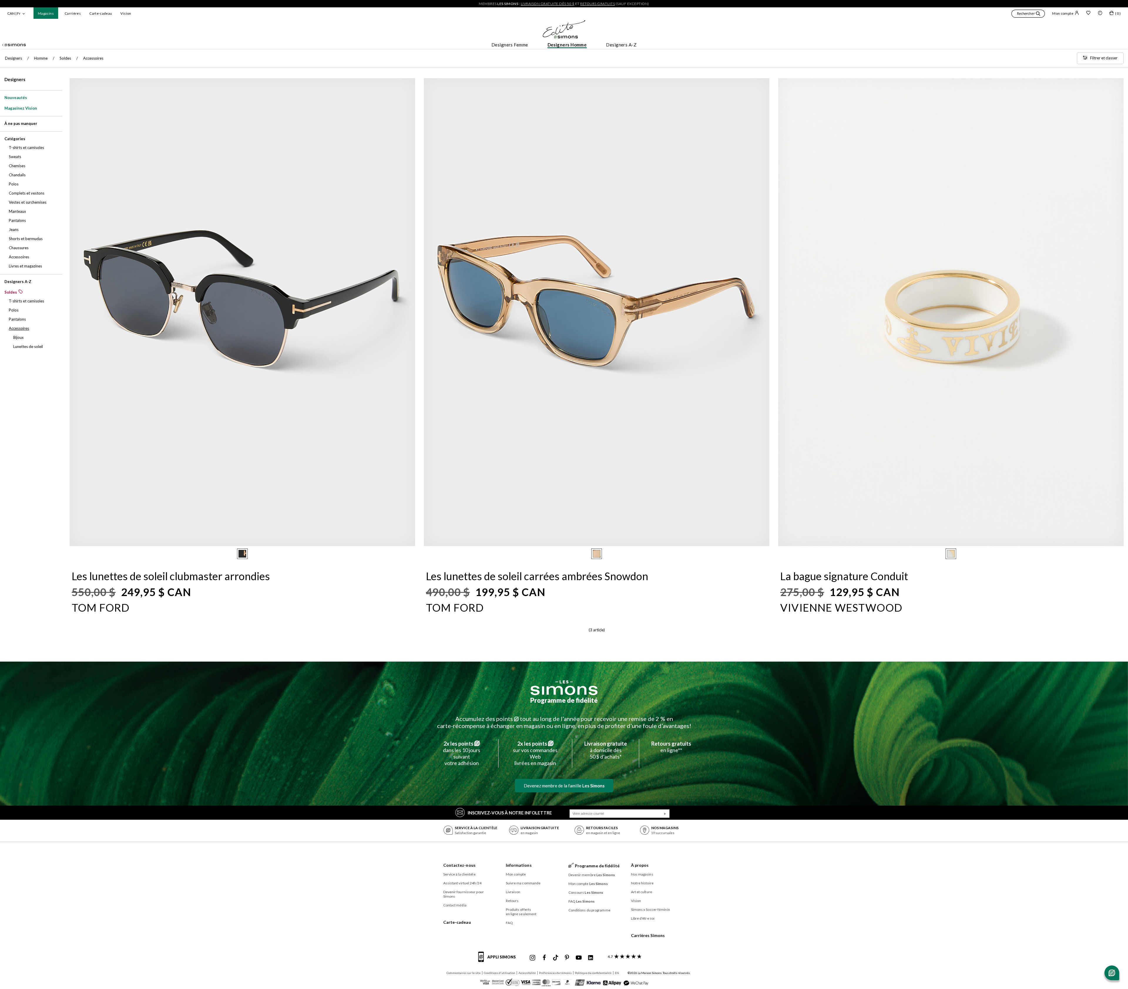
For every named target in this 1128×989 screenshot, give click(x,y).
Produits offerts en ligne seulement (521, 911)
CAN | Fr (14, 13)
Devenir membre (591, 875)
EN (617, 973)
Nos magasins (642, 874)
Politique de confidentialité (593, 973)
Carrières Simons (648, 935)
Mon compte (1062, 13)
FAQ (509, 923)
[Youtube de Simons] (579, 957)
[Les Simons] (564, 687)
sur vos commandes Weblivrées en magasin (535, 753)
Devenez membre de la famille (564, 785)
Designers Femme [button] (509, 44)
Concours (585, 892)
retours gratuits (597, 3)
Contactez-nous (459, 865)
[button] (1028, 14)
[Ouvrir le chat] (1111, 972)
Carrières (73, 13)
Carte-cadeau (100, 13)
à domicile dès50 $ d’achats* (605, 750)
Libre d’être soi (643, 918)
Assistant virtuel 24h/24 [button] (462, 883)
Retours (512, 900)
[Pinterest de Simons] (567, 957)
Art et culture (641, 892)
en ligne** (671, 746)
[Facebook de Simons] (544, 957)
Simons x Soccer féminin (650, 909)
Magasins (46, 13)
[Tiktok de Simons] (555, 957)
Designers (14, 79)
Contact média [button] (454, 905)
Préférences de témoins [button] (555, 973)
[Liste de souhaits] (1088, 13)
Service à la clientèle (459, 874)
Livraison (513, 892)
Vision (125, 13)
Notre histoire (642, 883)
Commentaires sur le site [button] (463, 973)
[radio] (242, 553)
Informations (519, 865)
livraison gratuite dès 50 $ (548, 3)
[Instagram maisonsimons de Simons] (533, 957)
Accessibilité (527, 973)
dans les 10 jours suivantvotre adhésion (461, 753)
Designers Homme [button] (567, 44)
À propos (640, 865)
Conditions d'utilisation (499, 973)
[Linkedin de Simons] (590, 957)
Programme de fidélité (564, 700)
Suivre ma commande (523, 883)
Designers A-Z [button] (621, 44)
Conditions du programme (589, 910)
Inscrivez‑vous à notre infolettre (510, 812)
